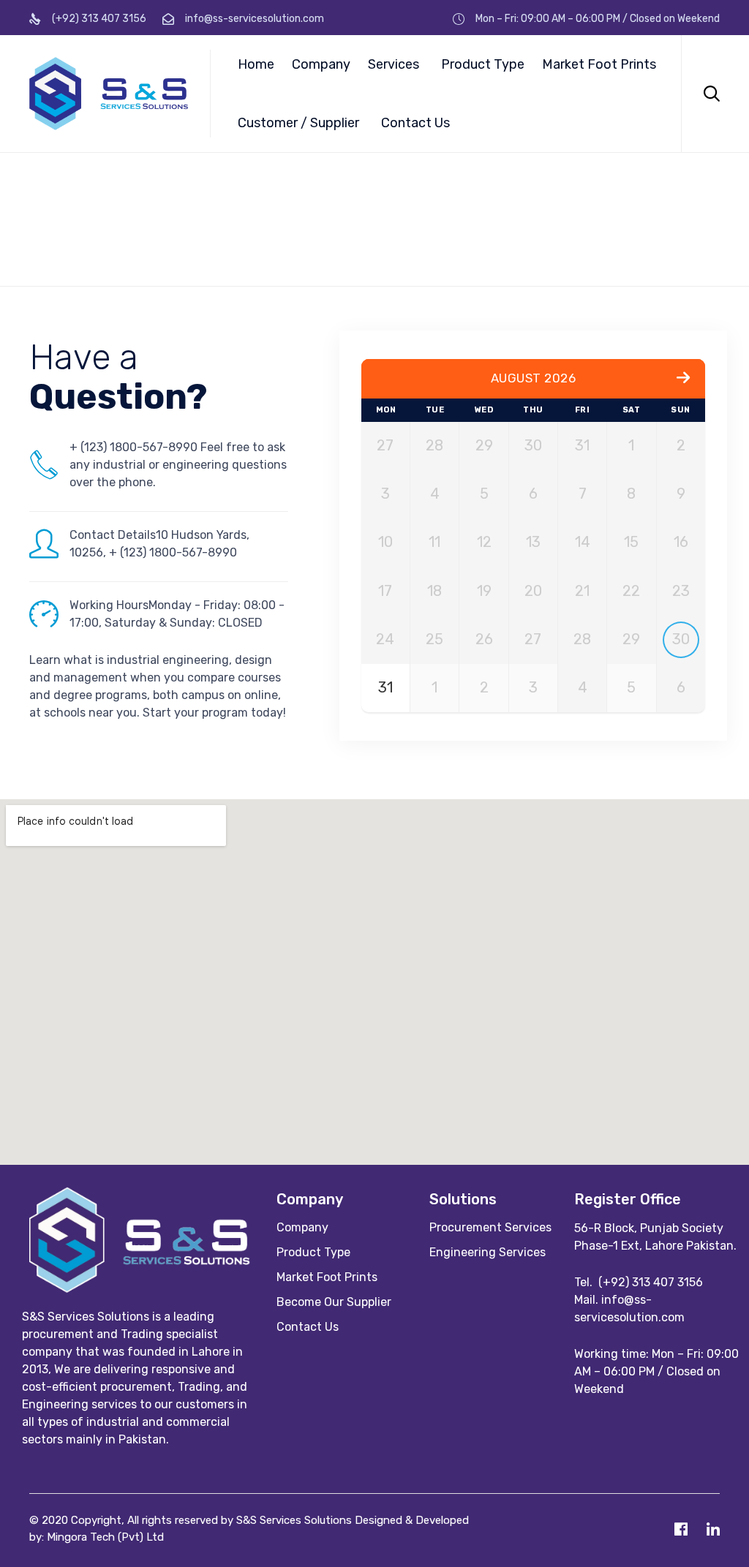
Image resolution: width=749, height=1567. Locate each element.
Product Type (482, 64)
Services (393, 64)
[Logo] (145, 1289)
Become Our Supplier (333, 1302)
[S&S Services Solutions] (108, 93)
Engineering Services (487, 1252)
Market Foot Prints (599, 64)
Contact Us (415, 123)
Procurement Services (490, 1227)
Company (321, 64)
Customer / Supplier (298, 123)
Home (256, 64)
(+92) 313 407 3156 (650, 1282)
